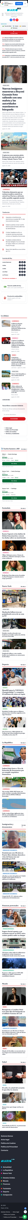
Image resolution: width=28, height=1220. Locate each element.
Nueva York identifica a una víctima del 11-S (15, 250)
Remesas (14, 28)
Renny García (14, 332)
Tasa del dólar (6, 26)
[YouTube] (17, 20)
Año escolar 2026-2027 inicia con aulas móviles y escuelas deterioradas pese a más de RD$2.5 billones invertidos (14, 794)
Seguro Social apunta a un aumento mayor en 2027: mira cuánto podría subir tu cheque (13, 933)
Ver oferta (14, 463)
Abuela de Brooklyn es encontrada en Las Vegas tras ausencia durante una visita (13, 1052)
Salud (4, 1085)
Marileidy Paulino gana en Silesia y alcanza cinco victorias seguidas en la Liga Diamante (13, 713)
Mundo (14, 355)
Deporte (5, 687)
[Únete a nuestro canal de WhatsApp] (25, 1217)
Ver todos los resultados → (9, 278)
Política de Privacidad (9, 1147)
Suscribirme (14, 418)
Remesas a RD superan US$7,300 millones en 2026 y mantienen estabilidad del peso (12, 974)
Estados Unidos (9, 1178)
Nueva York (6, 85)
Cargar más (6, 399)
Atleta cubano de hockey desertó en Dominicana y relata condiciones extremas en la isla (18, 389)
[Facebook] (11, 20)
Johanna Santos (15, 349)
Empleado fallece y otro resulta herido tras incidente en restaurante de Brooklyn (13, 655)
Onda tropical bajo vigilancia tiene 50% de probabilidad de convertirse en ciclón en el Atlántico (13, 814)
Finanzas (6, 1184)
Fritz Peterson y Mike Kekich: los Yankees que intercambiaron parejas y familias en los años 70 (13, 733)
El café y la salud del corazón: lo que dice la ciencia (13, 1089)
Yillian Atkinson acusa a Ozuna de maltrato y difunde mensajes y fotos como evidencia (13, 556)
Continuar (19, 3)
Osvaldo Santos (15, 377)
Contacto (4, 1150)
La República (6, 189)
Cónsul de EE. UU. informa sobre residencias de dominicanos (12, 897)
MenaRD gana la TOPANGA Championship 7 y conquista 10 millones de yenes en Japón (13, 692)
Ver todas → (24, 449)
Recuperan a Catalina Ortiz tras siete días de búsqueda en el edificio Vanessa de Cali (13, 1011)
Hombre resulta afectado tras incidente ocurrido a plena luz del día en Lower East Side (13, 634)
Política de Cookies (8, 1143)
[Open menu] (2, 14)
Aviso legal (5, 1140)
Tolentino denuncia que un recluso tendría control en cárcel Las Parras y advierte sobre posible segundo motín (13, 50)
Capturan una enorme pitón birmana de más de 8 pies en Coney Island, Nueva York (13, 44)
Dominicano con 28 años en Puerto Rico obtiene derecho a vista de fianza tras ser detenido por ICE (13, 856)
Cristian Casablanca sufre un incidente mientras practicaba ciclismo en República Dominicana (15, 234)
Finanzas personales (8, 928)
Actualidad (7, 1167)
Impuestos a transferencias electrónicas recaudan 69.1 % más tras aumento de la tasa (13, 56)
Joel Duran (14, 367)
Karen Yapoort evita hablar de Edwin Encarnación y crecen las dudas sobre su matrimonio (14, 536)
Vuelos (15, 26)
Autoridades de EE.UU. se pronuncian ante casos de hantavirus (14, 1126)
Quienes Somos (7, 1136)
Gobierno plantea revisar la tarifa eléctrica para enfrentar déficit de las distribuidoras (15, 226)
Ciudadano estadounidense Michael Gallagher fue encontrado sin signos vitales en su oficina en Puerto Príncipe (15, 242)
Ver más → (23, 508)
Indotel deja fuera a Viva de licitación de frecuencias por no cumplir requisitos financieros (13, 771)
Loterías (23, 26)
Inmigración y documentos (10, 850)
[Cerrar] (25, 3)
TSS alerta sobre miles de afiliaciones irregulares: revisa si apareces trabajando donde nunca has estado (13, 954)
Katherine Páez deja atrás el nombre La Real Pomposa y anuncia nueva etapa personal (13, 576)
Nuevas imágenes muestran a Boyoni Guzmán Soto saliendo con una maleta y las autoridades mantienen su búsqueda (13, 39)
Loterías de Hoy (7, 258)
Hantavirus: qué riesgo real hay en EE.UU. (12, 1107)
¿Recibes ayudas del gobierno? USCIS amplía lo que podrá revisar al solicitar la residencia (14, 877)
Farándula (15, 338)
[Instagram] (14, 20)
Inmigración (7, 1195)
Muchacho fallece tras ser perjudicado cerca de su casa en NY (13, 614)
